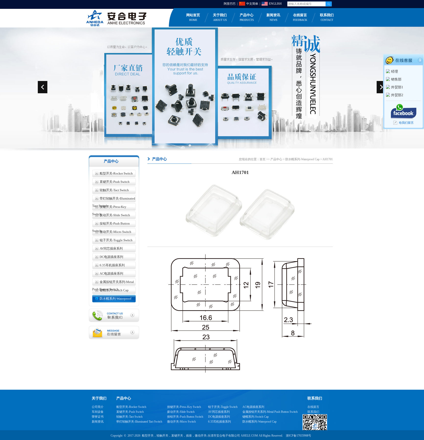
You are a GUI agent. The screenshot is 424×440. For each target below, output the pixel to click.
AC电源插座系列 (111, 273)
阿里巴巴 (230, 3)
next (381, 87)
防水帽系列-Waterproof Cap (111, 299)
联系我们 (327, 17)
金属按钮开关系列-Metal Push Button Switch (113, 283)
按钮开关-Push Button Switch (111, 224)
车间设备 (98, 411)
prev (42, 87)
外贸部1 (397, 87)
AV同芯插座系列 (111, 248)
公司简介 (98, 407)
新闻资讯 (273, 17)
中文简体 (252, 3)
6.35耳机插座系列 (112, 265)
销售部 (396, 79)
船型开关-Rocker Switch (116, 173)
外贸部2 (397, 95)
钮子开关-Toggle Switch (116, 240)
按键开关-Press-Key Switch (109, 208)
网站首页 (193, 17)
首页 (262, 159)
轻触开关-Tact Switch (114, 190)
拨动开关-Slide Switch (115, 215)
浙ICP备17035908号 (298, 435)
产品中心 (247, 17)
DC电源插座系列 (111, 257)
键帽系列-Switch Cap (114, 290)
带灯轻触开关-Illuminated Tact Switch (113, 199)
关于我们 (220, 17)
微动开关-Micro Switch (115, 232)
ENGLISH (275, 3)
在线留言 (300, 17)
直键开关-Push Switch (115, 182)
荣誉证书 (98, 416)
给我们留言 (406, 122)
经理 (394, 71)
